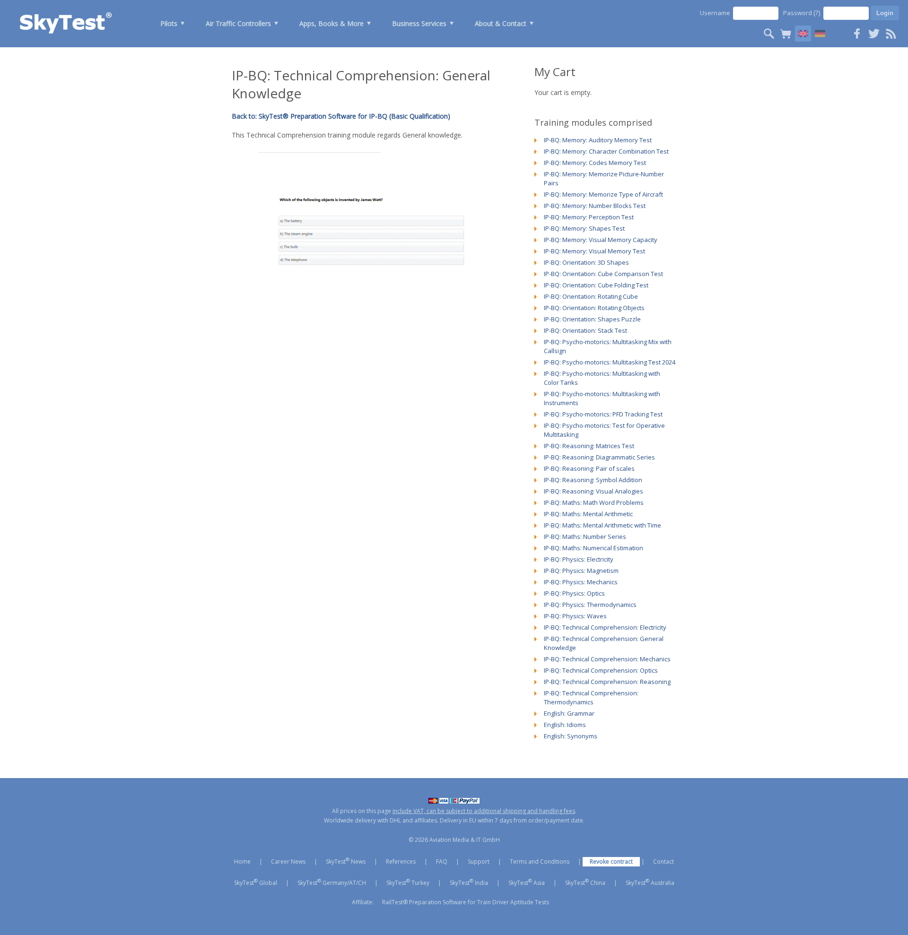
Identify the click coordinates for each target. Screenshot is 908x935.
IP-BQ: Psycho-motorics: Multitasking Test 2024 (609, 362)
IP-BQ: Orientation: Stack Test (585, 330)
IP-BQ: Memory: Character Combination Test (606, 151)
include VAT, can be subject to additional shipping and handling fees (484, 811)
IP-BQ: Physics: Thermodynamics (590, 604)
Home (242, 861)
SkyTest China (585, 882)
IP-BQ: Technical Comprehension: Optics (601, 670)
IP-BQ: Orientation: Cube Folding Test (596, 285)
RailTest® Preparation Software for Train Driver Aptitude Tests (465, 902)
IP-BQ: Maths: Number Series (585, 536)
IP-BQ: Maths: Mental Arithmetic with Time (602, 525)
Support (478, 861)
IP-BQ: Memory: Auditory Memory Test (598, 140)
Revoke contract (611, 861)
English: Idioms (565, 724)
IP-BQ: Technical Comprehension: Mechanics (607, 659)
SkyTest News (346, 861)
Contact (663, 861)
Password (802, 12)
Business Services (419, 23)
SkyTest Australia (650, 882)
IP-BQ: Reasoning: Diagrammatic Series (599, 457)
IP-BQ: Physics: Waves (575, 616)
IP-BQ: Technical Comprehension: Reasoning (607, 681)
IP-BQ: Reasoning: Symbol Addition (593, 480)
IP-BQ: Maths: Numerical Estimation (593, 548)
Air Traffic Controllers (238, 23)
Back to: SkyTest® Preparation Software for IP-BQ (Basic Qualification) (341, 116)
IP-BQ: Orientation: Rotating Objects (594, 307)
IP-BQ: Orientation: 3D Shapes (586, 262)
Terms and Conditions (539, 861)
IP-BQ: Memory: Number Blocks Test (595, 205)
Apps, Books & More (331, 23)
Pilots (168, 23)
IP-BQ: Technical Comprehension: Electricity (605, 627)
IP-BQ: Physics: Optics (574, 593)
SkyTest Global (255, 882)
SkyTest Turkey (407, 882)
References (401, 861)
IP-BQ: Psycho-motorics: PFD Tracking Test (603, 414)
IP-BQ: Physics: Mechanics (581, 582)
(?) (817, 12)
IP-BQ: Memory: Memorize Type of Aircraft (603, 194)
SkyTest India (469, 882)
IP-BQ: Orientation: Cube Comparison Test (603, 273)
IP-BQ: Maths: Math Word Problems (594, 502)
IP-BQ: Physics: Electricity (578, 559)
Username (715, 13)
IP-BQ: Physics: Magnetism (581, 570)
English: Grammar (569, 713)
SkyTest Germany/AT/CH (331, 882)
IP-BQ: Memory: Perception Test (589, 217)
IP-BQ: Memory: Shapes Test (584, 228)
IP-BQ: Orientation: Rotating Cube (591, 296)
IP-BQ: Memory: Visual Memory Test (594, 251)
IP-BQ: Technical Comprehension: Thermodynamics (591, 697)
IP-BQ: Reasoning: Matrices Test (589, 446)
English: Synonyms (570, 736)
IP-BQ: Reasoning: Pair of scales (589, 468)
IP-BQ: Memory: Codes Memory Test (595, 162)
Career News (288, 861)
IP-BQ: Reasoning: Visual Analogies (593, 491)
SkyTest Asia (526, 882)
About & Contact (500, 23)
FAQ (441, 861)
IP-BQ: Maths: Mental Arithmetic (588, 514)
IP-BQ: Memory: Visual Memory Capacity (600, 239)
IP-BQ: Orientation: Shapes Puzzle (592, 319)
